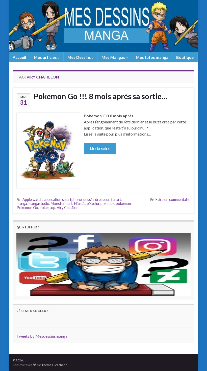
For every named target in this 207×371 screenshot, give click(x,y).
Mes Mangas (113, 57)
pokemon (123, 203)
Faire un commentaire (173, 199)
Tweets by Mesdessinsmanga (41, 336)
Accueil (19, 57)
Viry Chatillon (68, 207)
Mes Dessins (79, 57)
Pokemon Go (27, 207)
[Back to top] (195, 359)
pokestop (47, 207)
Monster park (62, 203)
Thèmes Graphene (54, 365)
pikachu (93, 203)
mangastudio (39, 203)
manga (22, 203)
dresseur (102, 199)
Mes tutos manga (152, 57)
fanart (116, 199)
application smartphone (63, 199)
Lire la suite (100, 148)
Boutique (185, 57)
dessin (88, 199)
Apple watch (32, 199)
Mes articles (46, 57)
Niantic (79, 203)
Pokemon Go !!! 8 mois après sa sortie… (100, 96)
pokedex (107, 203)
